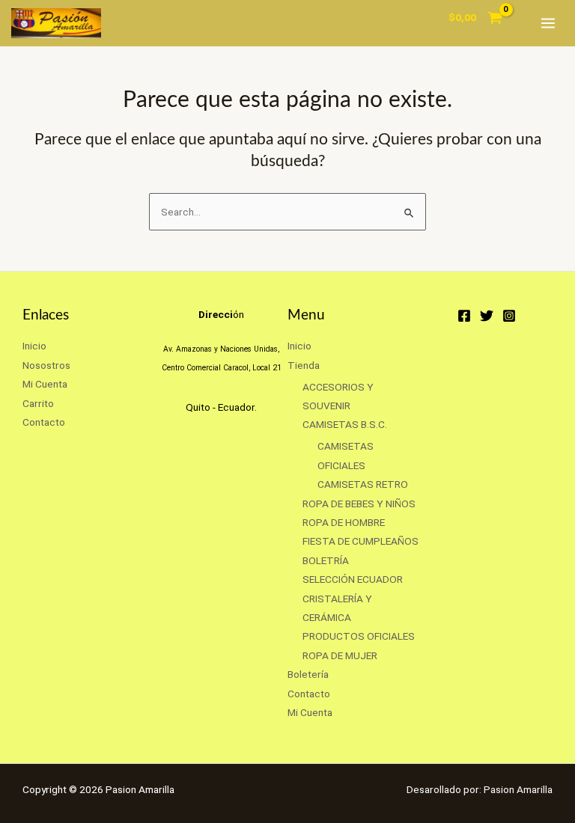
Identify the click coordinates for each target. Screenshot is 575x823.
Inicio (34, 346)
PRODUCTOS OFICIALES (358, 636)
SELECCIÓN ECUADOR (352, 579)
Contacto (43, 422)
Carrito (38, 403)
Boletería (308, 674)
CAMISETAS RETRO (362, 484)
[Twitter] (486, 315)
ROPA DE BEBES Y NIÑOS (359, 504)
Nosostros (46, 365)
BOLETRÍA (325, 560)
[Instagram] (509, 315)
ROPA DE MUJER (339, 655)
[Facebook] (464, 315)
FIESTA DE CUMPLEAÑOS (360, 541)
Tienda (304, 365)
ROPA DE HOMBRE (343, 522)
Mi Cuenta (44, 384)
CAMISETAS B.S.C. (344, 424)
